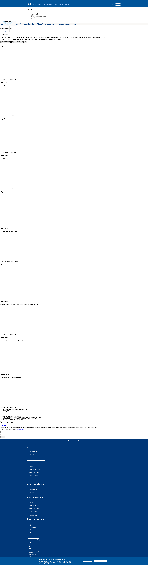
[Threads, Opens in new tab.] (30, 550)
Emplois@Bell (31, 454)
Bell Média (31, 455)
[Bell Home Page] (29, 4)
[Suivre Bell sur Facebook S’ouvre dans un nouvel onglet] (30, 542)
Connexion (118, 4)
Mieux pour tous (32, 452)
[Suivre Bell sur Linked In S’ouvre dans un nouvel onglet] (30, 547)
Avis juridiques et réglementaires (34, 469)
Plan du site (32, 556)
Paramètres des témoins (87, 561)
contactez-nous (20, 429)
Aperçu (32, 12)
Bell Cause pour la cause (33, 451)
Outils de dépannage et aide (36, 18)
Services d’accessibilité (34, 539)
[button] (1, 425)
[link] (30, 522)
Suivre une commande (33, 477)
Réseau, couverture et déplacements (38, 16)
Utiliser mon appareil (35, 13)
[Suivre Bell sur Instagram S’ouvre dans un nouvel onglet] (30, 545)
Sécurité (30, 468)
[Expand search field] (110, 4)
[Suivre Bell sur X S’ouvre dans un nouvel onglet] (29, 543)
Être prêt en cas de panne (33, 475)
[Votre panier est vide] (113, 4)
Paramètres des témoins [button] (33, 479)
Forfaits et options (34, 14)
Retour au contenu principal (74, 440)
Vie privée (31, 466)
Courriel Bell (31, 471)
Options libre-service (35, 17)
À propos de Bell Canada (33, 449)
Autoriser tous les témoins (100, 561)
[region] (74, 561)
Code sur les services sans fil (34, 474)
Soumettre (3, 436)
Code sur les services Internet (34, 472)
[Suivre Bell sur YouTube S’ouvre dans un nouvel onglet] (30, 548)
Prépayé (32, 15)
